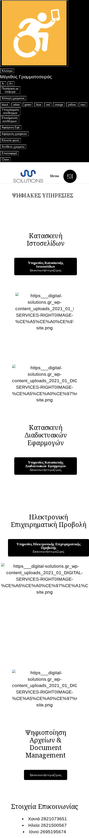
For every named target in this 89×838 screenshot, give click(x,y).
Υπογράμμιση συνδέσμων (10, 111)
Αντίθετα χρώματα (13, 146)
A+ (11, 83)
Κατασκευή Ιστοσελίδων (45, 239)
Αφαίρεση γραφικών (14, 133)
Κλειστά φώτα (10, 140)
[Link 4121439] (28, 176)
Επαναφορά (9, 153)
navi (83, 104)
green (27, 104)
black (5, 104)
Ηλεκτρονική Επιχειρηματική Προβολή (48, 521)
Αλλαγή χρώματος (13, 98)
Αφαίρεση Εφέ (11, 127)
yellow (72, 104)
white (16, 104)
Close (5, 159)
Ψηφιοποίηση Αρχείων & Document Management (45, 744)
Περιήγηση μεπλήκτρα (10, 90)
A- (3, 83)
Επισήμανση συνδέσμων (9, 119)
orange (59, 104)
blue (38, 104)
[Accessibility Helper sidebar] (34, 33)
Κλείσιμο (7, 70)
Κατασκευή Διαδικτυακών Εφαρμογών (46, 435)
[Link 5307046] (70, 176)
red (48, 104)
